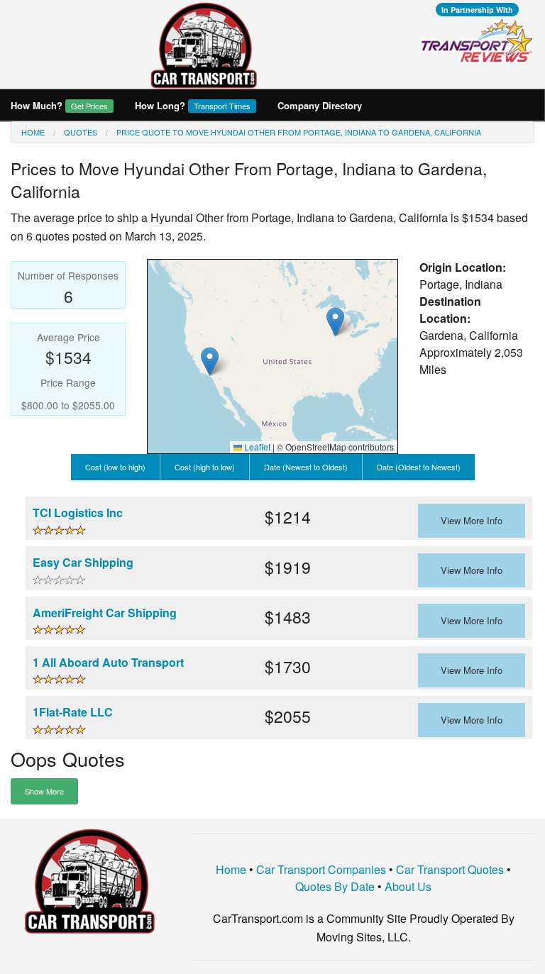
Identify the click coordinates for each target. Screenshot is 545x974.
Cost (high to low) (205, 466)
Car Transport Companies (321, 869)
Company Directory (319, 105)
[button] (335, 321)
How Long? (193, 105)
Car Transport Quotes (450, 869)
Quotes (80, 132)
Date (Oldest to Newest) (419, 466)
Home (33, 132)
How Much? (59, 105)
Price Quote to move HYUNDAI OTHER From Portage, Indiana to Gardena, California (298, 132)
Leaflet (256, 447)
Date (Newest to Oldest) (306, 466)
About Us (408, 886)
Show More (44, 791)
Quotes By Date (335, 886)
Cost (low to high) (115, 466)
